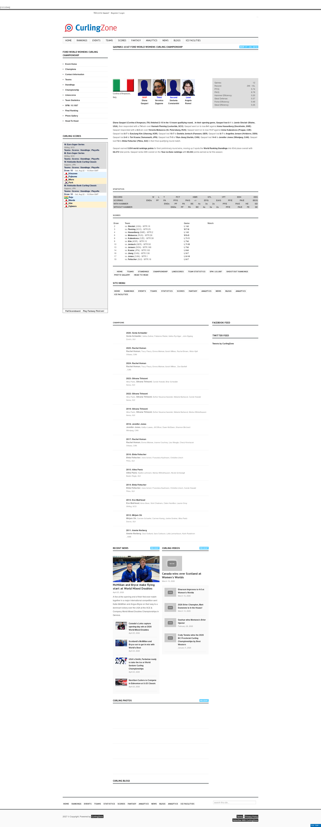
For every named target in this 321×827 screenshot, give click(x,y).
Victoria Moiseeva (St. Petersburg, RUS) (167, 129)
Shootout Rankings (237, 271)
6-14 (188, 256)
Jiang (130, 253)
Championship (72, 89)
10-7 (172, 133)
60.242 (190, 151)
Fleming (131, 229)
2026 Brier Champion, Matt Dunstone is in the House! (190, 606)
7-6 (141, 126)
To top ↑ (315, 825)
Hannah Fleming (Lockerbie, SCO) (167, 126)
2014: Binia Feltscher (136, 484)
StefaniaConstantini (173, 102)
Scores (122, 40)
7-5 (171, 137)
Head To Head (71, 120)
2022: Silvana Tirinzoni (137, 393)
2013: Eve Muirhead (135, 499)
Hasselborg (133, 232)
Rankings (82, 40)
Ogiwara (73, 206)
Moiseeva (132, 235)
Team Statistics (72, 100)
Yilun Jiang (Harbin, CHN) (188, 137)
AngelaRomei (188, 102)
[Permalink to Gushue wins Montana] (170, 622)
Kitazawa (73, 173)
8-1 (229, 122)
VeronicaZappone (159, 102)
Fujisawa (73, 176)
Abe (71, 203)
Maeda (72, 200)
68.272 (116, 151)
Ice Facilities (193, 40)
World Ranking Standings (216, 148)
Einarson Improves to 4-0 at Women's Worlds (191, 591)
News (166, 40)
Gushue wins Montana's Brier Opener (192, 621)
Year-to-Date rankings (171, 151)
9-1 (207, 126)
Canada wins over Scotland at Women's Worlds (181, 575)
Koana (131, 250)
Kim (130, 241)
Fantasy (136, 40)
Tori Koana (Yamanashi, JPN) (143, 137)
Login (122, 13)
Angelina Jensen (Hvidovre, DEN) (241, 133)
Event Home (71, 63)
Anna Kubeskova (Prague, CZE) (236, 129)
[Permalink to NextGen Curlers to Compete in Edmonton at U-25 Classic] (121, 682)
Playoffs (95, 150)
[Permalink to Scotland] (121, 643)
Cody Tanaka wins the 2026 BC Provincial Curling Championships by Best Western (191, 639)
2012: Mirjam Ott (134, 515)
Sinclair (131, 226)
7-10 (188, 244)
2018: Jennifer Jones (136, 423)
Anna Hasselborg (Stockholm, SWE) (234, 126)
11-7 (211, 129)
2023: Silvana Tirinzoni (137, 378)
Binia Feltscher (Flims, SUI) (135, 140)
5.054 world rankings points (141, 148)
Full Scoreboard (72, 310)
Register (114, 13)
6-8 (187, 250)
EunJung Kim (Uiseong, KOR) (144, 133)
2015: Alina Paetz (134, 469)
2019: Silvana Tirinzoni (137, 408)
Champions (70, 69)
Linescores (70, 94)
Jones (131, 256)
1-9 (187, 232)
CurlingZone (97, 816)
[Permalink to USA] (121, 660)
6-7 (187, 259)
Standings (70, 84)
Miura (71, 179)
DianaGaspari (144, 102)
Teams (109, 40)
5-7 (187, 253)
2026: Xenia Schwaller (136, 332)
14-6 (214, 137)
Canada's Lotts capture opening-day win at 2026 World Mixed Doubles (140, 626)
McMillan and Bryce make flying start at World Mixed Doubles (134, 586)
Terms (240, 816)
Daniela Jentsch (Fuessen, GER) (192, 133)
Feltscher (132, 259)
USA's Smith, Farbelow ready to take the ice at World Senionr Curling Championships (142, 664)
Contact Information (74, 74)
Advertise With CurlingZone (245, 820)
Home (68, 40)
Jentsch (132, 244)
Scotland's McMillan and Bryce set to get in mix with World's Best (141, 644)
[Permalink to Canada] (121, 625)
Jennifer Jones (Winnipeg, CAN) (234, 137)
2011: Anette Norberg (136, 530)
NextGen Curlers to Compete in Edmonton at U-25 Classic (142, 682)
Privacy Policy (251, 816)
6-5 (138, 129)
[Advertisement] (85, 258)
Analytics (151, 40)
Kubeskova (133, 238)
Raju (71, 197)
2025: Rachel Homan (136, 347)
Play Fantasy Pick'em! (93, 310)
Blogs (177, 40)
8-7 (125, 133)
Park (71, 182)
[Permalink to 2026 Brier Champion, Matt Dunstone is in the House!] (170, 607)
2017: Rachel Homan (136, 439)
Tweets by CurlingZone (223, 343)
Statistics (167, 291)
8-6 (125, 137)
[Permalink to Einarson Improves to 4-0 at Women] (170, 592)
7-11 (188, 238)
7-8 (187, 241)
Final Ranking (71, 110)
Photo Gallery (71, 115)
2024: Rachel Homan (136, 363)
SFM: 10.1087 (71, 105)
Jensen (131, 247)
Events (96, 40)
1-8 (187, 226)
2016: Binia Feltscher (136, 454)
